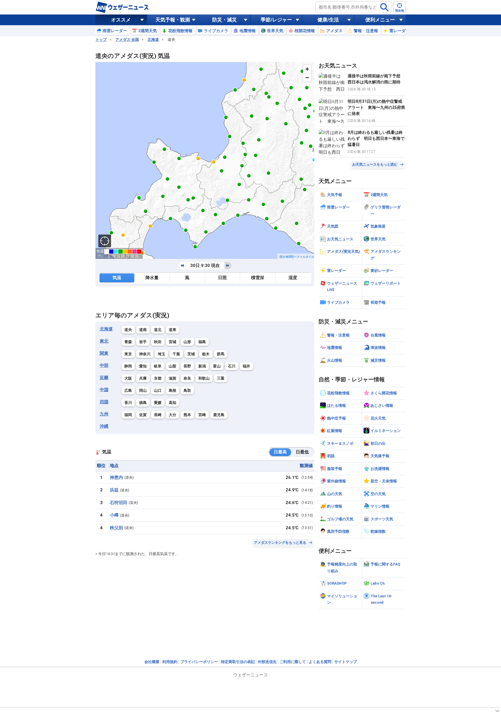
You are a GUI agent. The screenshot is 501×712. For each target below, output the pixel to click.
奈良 (187, 378)
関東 (104, 353)
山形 (187, 342)
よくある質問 (320, 662)
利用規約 (169, 662)
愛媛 (157, 402)
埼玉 (161, 354)
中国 (104, 389)
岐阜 (157, 366)
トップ (101, 39)
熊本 (187, 415)
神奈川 (144, 354)
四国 (104, 401)
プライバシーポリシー (199, 662)
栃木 (206, 354)
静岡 (128, 366)
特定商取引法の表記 (238, 662)
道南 (143, 329)
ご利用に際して (292, 662)
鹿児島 (218, 415)
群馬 (220, 354)
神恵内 (116, 477)
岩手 (143, 342)
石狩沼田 (118, 502)
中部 (104, 365)
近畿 (104, 377)
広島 (128, 390)
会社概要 (151, 662)
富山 (217, 366)
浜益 (114, 490)
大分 (172, 415)
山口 (157, 390)
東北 (104, 341)
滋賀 (172, 378)
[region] (204, 160)
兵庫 (143, 378)
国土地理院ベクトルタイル (296, 256)
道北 (157, 329)
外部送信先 (267, 662)
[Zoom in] (307, 69)
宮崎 (202, 415)
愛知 (143, 366)
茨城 (191, 354)
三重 (220, 378)
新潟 (202, 366)
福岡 (128, 415)
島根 (172, 390)
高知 (172, 402)
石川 (231, 366)
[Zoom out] (307, 77)
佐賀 (143, 415)
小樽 (114, 515)
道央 (128, 329)
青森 (128, 342)
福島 (202, 342)
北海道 (153, 39)
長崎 (157, 415)
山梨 (172, 366)
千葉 (176, 354)
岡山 (143, 390)
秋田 (157, 342)
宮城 (172, 342)
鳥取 (187, 390)
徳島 (143, 402)
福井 (246, 366)
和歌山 (204, 378)
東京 (128, 354)
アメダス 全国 (127, 39)
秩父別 (116, 527)
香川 (128, 402)
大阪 (128, 378)
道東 (172, 329)
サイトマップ (345, 662)
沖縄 (104, 426)
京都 (157, 378)
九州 (104, 414)
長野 (187, 366)
